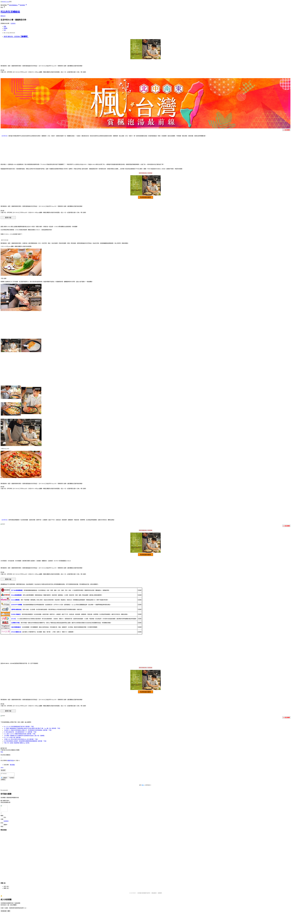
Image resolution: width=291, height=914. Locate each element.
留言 (12, 760)
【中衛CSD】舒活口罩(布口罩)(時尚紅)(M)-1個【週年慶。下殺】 (21, 739)
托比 (2, 751)
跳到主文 (3, 16)
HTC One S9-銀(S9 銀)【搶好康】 (12, 737)
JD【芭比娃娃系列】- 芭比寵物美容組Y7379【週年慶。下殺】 (20, 732)
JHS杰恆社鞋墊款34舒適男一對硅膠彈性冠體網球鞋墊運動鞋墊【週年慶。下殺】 (25, 741)
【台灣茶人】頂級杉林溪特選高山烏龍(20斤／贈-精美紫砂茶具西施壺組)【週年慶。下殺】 (28, 730)
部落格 (5, 28)
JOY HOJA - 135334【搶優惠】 (16, 36)
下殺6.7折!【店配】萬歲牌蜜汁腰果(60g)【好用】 (17, 743)
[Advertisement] (145, 150)
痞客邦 (9, 760)
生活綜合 (13, 23)
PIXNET (134, 893)
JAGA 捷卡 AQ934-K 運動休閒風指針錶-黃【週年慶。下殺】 (20, 733)
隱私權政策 (154, 893)
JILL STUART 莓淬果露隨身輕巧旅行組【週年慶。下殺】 (19, 726)
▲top (2, 767)
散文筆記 (12, 764)
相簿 (5, 26)
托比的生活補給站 (10, 11)
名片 (5, 30)
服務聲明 (160, 893)
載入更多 (3, 770)
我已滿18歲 (3, 911)
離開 (9, 911)
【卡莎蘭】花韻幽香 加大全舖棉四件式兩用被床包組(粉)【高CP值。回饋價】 (24, 735)
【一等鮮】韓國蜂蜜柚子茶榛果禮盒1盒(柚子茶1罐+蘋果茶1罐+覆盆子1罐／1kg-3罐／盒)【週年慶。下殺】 (32, 728)
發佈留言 (3, 779)
